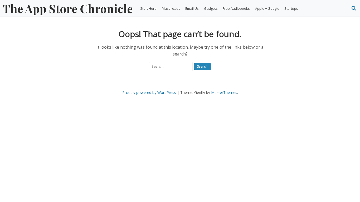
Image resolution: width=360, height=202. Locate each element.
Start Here (148, 8)
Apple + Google (267, 8)
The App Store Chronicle (68, 8)
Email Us (192, 8)
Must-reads (171, 8)
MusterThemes (224, 92)
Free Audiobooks (236, 8)
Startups (291, 8)
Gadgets (211, 8)
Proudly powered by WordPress (149, 92)
